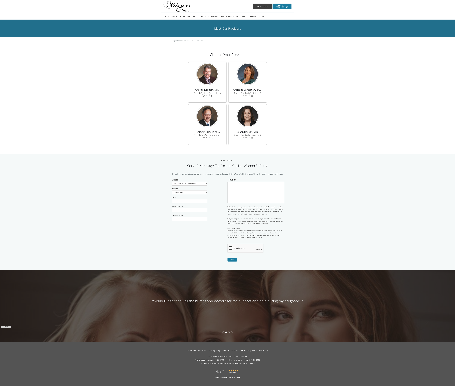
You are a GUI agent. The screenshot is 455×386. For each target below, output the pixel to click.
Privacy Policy (214, 350)
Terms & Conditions (230, 350)
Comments (232, 180)
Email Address (177, 206)
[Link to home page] (173, 6)
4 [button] (231, 332)
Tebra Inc (203, 350)
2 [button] (226, 332)
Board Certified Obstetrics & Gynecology (207, 94)
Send (232, 260)
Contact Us (263, 350)
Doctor (175, 189)
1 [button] (223, 332)
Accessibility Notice (249, 350)
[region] (227, 303)
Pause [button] (6, 327)
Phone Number (177, 215)
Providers (199, 41)
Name (174, 198)
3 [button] (229, 332)
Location (175, 180)
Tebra (238, 377)
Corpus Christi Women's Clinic (182, 41)
